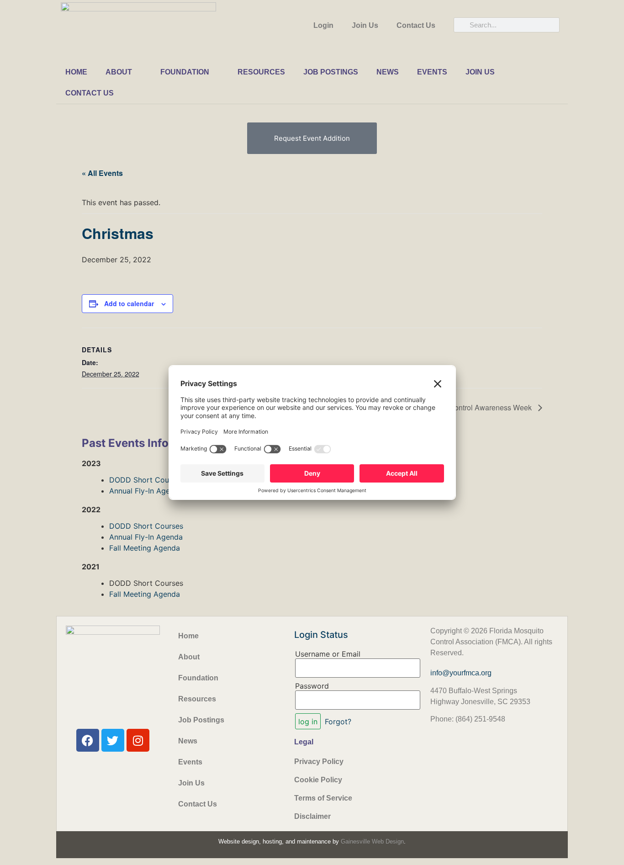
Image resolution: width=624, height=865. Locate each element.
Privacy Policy (319, 761)
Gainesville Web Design (372, 841)
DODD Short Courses (146, 479)
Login (323, 25)
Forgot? (338, 721)
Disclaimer (312, 816)
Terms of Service (323, 798)
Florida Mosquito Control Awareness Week (463, 407)
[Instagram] (138, 740)
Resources (261, 72)
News (387, 72)
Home (76, 72)
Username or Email (327, 654)
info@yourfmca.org (461, 673)
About (119, 72)
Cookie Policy (318, 780)
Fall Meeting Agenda (144, 547)
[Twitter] (112, 740)
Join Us (365, 25)
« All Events (102, 173)
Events (432, 72)
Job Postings (330, 72)
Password (312, 686)
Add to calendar (129, 303)
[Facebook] (87, 740)
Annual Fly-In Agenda (146, 490)
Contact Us (416, 25)
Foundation (184, 72)
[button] (312, 138)
